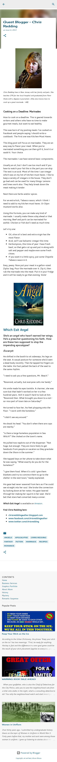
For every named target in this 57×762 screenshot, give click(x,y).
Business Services (9, 583)
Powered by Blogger (30, 752)
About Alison (7, 589)
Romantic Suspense (10, 598)
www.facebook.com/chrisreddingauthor (27, 518)
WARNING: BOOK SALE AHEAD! (19, 679)
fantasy (8, 542)
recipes (43, 542)
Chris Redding (38, 538)
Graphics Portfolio (9, 586)
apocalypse (21, 538)
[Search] (53, 4)
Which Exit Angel (15, 329)
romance (9, 546)
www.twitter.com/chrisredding (24, 521)
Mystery (5, 595)
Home (4, 580)
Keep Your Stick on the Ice (15, 634)
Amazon (38, 503)
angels (8, 538)
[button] (4, 36)
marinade (31, 542)
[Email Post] (4, 534)
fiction (19, 542)
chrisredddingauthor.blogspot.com (25, 515)
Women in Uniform (11, 724)
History (5, 592)
